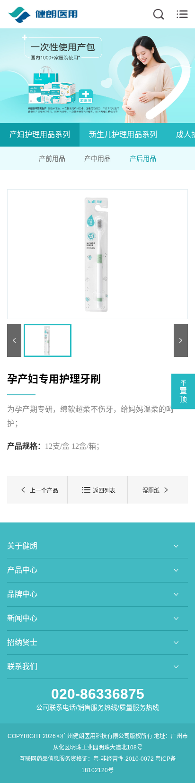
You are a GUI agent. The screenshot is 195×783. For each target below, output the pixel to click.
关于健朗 (22, 546)
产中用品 (97, 158)
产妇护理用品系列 (39, 134)
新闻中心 (22, 618)
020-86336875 (97, 694)
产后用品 (143, 158)
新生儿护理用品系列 (123, 134)
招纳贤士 (22, 642)
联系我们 (22, 666)
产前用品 (52, 158)
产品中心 (22, 570)
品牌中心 (22, 594)
